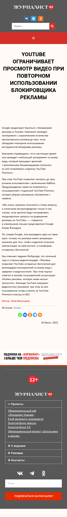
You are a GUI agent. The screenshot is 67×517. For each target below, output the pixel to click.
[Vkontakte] (25, 315)
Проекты (17, 404)
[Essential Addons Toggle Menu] (33, 38)
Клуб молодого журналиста (25, 419)
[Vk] (26, 18)
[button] (33, 404)
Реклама (17, 453)
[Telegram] (33, 18)
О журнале (18, 446)
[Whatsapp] (20, 315)
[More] (40, 315)
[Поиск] (52, 26)
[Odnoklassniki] (40, 18)
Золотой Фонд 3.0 (19, 427)
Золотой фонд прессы (22, 423)
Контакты (18, 460)
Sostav (17, 307)
